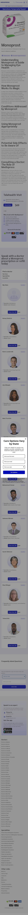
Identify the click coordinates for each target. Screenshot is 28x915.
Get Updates (14, 472)
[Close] (25, 439)
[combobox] (14, 467)
